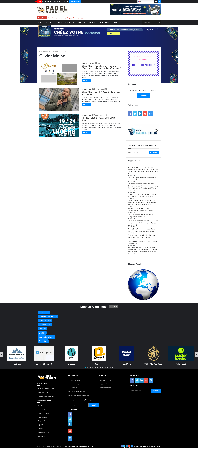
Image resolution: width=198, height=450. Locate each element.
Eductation (41, 436)
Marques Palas (42, 421)
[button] (85, 368)
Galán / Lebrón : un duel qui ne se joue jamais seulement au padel (70, 18)
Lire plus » (86, 80)
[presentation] (1, 354)
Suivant (156, 130)
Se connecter (72, 388)
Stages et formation (44, 413)
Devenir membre (75, 1)
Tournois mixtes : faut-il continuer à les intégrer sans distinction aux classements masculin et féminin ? (82, 18)
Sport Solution (181, 364)
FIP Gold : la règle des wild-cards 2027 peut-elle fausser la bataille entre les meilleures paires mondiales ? (143, 223)
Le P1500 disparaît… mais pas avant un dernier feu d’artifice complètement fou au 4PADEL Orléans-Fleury (83, 18)
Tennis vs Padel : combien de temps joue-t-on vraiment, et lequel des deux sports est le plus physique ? (83, 18)
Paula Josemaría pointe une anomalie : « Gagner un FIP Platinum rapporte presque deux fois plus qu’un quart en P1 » (142, 202)
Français (142, 1)
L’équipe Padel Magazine (46, 396)
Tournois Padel (91, 22)
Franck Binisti (87, 89)
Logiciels (40, 425)
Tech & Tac (59, 22)
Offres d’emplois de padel (77, 391)
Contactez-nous (43, 392)
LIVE (39, 1)
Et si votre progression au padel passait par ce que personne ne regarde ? (73, 18)
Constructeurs (64, 1)
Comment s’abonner (75, 384)
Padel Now (99, 364)
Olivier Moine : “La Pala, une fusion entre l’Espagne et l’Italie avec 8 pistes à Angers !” (101, 67)
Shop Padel (41, 409)
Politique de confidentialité (84, 446)
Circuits (40, 428)
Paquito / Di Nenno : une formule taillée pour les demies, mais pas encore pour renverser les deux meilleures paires (86, 18)
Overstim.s (71, 364)
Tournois (55, 1)
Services (116, 22)
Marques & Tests (70, 22)
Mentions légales (69, 446)
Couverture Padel (43, 432)
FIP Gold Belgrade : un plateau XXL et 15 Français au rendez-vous (70, 18)
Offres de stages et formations (78, 395)
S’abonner (143, 96)
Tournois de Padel (105, 380)
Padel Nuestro (154, 364)
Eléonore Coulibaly (88, 63)
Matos (44, 1)
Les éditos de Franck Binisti (47, 388)
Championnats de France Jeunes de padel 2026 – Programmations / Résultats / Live (76, 18)
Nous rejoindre (151, 446)
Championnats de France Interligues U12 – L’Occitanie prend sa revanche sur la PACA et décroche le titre (83, 18)
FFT (101, 22)
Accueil (40, 22)
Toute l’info (48, 22)
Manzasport (44, 364)
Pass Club (143, 446)
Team (158, 446)
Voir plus (40, 405)
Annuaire (107, 22)
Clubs (49, 1)
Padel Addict (103, 384)
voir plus (113, 307)
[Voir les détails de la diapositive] (143, 131)
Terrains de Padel (105, 388)
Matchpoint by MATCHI (16, 364)
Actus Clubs (81, 22)
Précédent (130, 130)
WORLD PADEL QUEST (126, 364)
